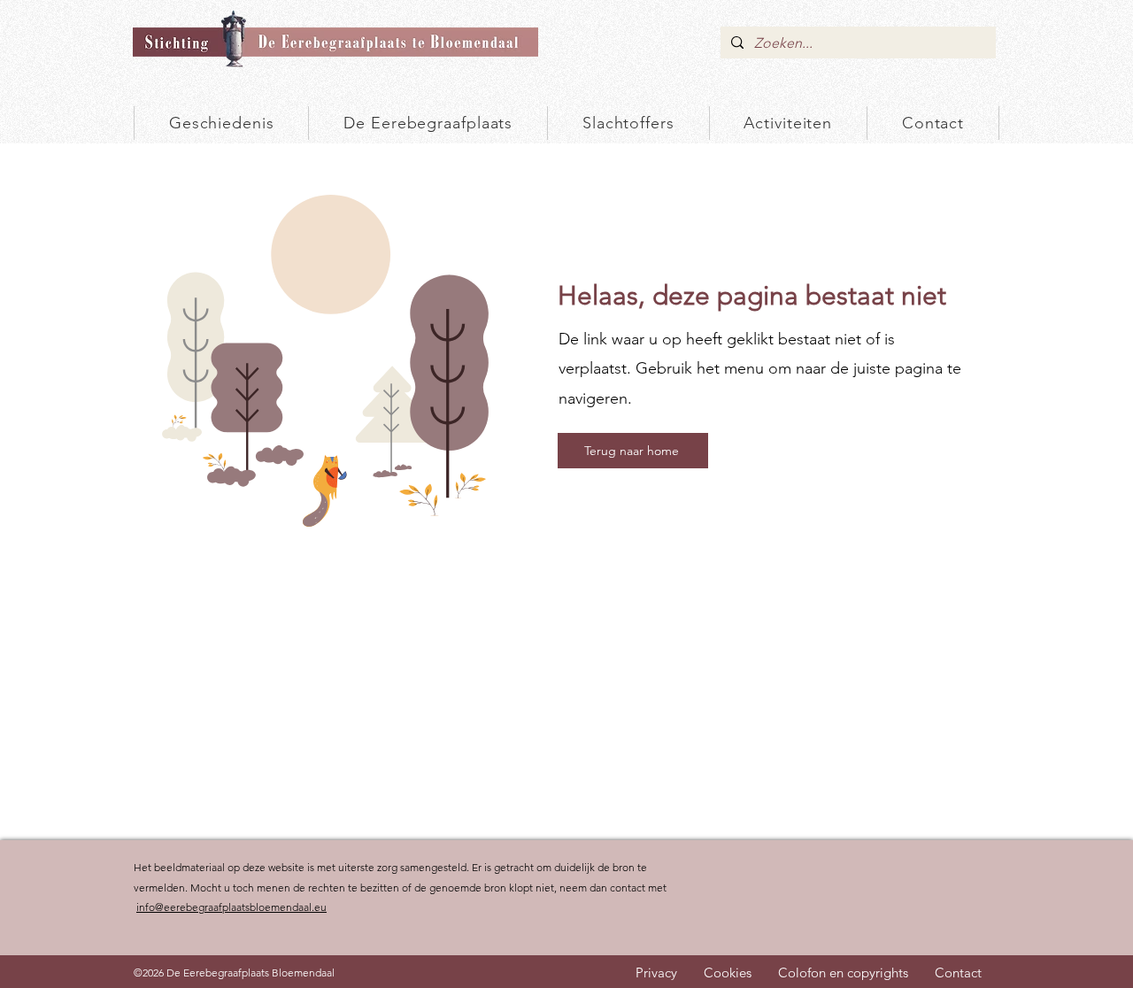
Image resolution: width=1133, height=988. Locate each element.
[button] (628, 123)
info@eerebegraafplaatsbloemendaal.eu (231, 907)
